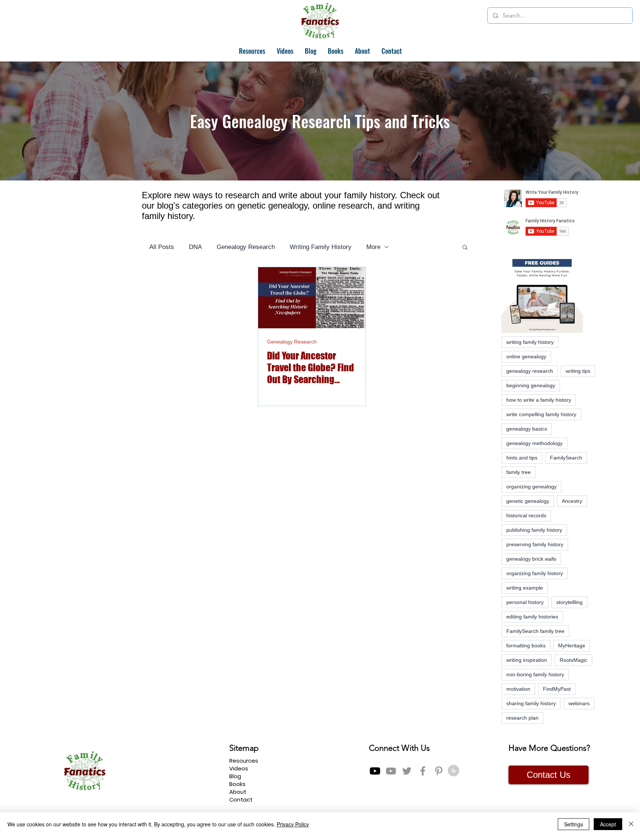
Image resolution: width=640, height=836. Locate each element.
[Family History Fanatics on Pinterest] (439, 771)
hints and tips (521, 458)
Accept (608, 824)
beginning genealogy (530, 385)
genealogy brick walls (531, 559)
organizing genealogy (531, 487)
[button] (465, 248)
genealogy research (529, 371)
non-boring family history (535, 674)
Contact (241, 799)
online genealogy (526, 356)
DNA (195, 247)
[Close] (631, 824)
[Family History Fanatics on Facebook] (423, 771)
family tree (518, 472)
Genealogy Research (246, 247)
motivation (518, 689)
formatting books (526, 645)
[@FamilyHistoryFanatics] (375, 771)
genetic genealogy (527, 501)
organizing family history (534, 573)
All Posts (161, 247)
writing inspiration (526, 660)
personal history (525, 602)
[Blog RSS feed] (453, 771)
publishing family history (534, 530)
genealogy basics (526, 429)
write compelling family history (541, 414)
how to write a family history (538, 400)
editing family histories (532, 617)
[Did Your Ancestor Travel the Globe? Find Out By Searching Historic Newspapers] (312, 297)
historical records (526, 515)
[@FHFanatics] (407, 771)
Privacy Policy (293, 824)
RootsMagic (573, 660)
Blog (235, 776)
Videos (238, 768)
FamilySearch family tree (535, 631)
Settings (573, 824)
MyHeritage (571, 645)
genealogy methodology (534, 443)
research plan (522, 718)
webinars (579, 703)
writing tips (578, 371)
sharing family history (531, 703)
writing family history (530, 342)
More (373, 247)
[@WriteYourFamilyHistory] (391, 771)
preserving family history (534, 544)
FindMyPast (557, 689)
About (237, 792)
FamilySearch (566, 458)
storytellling (569, 602)
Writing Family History (320, 247)
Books (237, 784)
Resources (243, 760)
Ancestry (572, 501)
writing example (524, 588)
